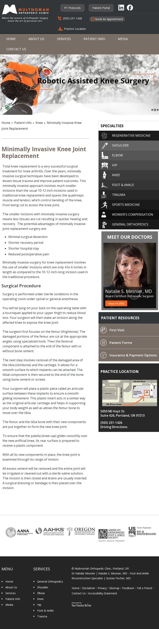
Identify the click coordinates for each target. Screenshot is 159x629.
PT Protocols (72, 8)
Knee (39, 123)
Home (11, 39)
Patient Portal (101, 8)
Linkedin (121, 7)
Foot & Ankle (45, 610)
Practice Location (75, 29)
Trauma (42, 616)
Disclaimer (88, 588)
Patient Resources (120, 317)
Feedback (128, 588)
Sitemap (114, 588)
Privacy (102, 588)
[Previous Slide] (152, 109)
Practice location (119, 371)
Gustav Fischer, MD (118, 578)
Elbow (41, 593)
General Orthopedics (50, 581)
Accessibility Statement (102, 593)
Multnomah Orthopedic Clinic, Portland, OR (102, 568)
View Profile (116, 303)
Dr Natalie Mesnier (83, 573)
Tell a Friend (144, 588)
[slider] (155, 109)
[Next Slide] (158, 109)
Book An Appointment (109, 19)
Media (123, 39)
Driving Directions (113, 427)
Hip (39, 605)
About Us (36, 39)
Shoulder (42, 587)
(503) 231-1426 (72, 18)
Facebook (130, 7)
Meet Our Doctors (129, 237)
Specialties (112, 125)
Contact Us (16, 49)
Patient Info (94, 39)
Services (64, 39)
